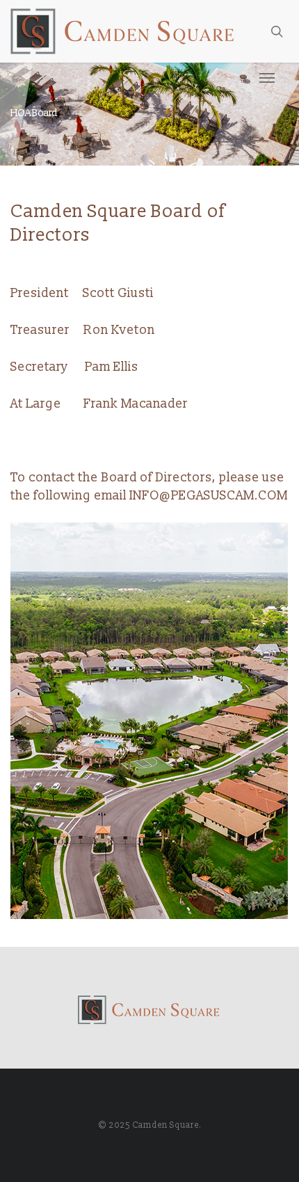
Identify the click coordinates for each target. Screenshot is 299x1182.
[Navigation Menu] (267, 77)
